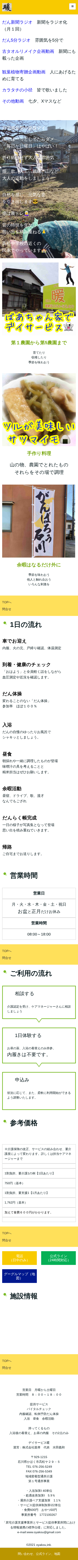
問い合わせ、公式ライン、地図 (39, 1553)
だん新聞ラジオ (17, 22)
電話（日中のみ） (19, 1258)
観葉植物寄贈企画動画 (24, 72)
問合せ (6, 609)
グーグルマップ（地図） (19, 1276)
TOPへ (6, 602)
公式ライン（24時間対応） (58, 1258)
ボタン (58, 1274)
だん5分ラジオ (16, 40)
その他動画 (13, 101)
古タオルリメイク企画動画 (28, 51)
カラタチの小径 (17, 90)
